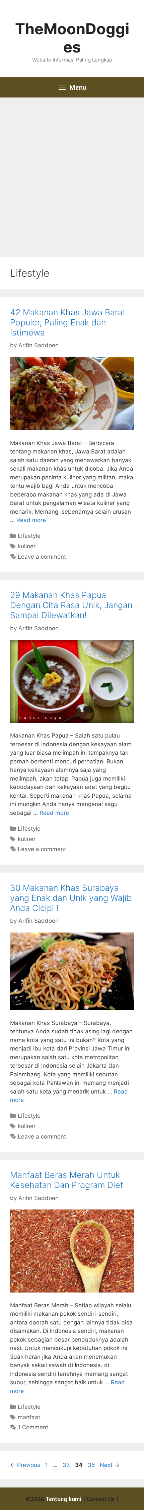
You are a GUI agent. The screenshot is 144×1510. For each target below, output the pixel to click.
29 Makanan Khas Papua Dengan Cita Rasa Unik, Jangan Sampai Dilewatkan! (71, 605)
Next (110, 1465)
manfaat (29, 1417)
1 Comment (33, 1427)
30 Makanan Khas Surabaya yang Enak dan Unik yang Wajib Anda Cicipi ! (71, 898)
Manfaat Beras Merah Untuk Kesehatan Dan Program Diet (66, 1180)
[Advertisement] (72, 173)
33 (67, 1465)
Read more (31, 520)
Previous (25, 1465)
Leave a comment (42, 556)
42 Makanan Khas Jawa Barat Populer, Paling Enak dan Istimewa (68, 322)
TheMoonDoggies (72, 37)
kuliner (26, 546)
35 (91, 1465)
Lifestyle (29, 535)
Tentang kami (63, 1498)
